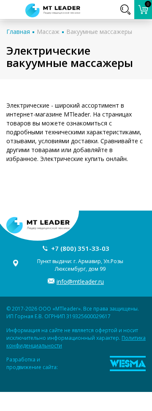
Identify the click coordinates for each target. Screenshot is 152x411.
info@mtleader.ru (80, 282)
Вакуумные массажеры (99, 32)
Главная (18, 32)
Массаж (48, 32)
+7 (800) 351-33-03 (80, 248)
